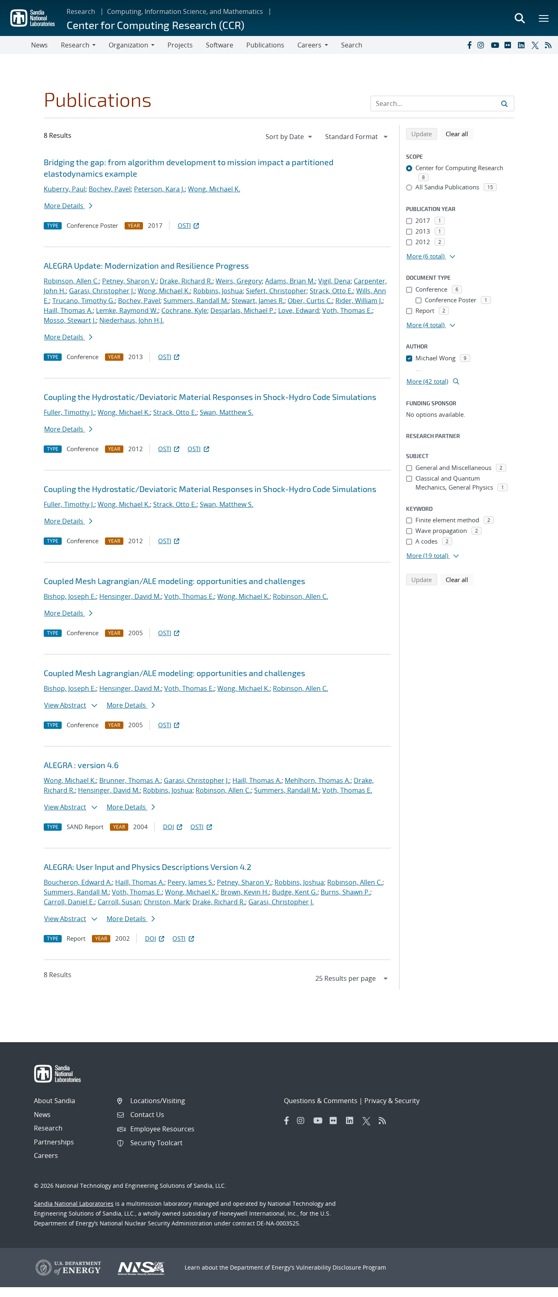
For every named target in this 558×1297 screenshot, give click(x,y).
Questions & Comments (320, 1100)
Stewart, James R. (258, 300)
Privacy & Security (392, 1100)
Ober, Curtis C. (310, 300)
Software (219, 44)
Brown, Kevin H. (245, 892)
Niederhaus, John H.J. (131, 320)
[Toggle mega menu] (544, 18)
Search (351, 44)
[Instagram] (482, 45)
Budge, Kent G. (294, 892)
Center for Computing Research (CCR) (155, 24)
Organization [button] (128, 44)
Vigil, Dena (334, 280)
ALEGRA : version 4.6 (81, 765)
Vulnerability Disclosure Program (341, 1267)
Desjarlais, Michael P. (242, 310)
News (39, 44)
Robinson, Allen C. (71, 280)
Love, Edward (298, 310)
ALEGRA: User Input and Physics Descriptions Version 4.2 (147, 867)
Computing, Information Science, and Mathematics (185, 11)
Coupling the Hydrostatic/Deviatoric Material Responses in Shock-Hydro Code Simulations (210, 397)
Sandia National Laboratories (74, 1203)
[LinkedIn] (523, 45)
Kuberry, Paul (64, 188)
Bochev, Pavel (110, 188)
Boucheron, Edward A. (78, 882)
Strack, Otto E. (331, 290)
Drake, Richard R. (186, 280)
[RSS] (550, 45)
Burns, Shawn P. (345, 892)
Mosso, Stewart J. (70, 320)
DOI (168, 827)
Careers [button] (309, 44)
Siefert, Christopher (276, 290)
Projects (180, 44)
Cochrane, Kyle (184, 310)
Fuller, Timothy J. (69, 412)
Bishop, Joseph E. (70, 596)
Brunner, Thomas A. (130, 780)
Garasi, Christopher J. (101, 290)
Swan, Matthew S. (226, 412)
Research (81, 11)
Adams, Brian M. (290, 280)
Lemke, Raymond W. (127, 310)
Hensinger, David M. (130, 596)
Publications (265, 44)
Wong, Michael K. (214, 188)
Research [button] (75, 44)
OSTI (184, 225)
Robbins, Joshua (218, 290)
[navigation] (290, 136)
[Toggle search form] (520, 18)
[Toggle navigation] (16, 45)
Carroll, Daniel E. (69, 901)
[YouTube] (496, 45)
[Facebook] (469, 45)
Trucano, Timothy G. (83, 300)
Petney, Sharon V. (129, 280)
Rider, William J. (358, 300)
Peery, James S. (190, 882)
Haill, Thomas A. (68, 310)
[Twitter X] (536, 45)
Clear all (459, 133)
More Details (64, 205)
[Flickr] (509, 45)
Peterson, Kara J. (159, 188)
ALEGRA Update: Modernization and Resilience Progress (146, 265)
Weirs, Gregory (239, 280)
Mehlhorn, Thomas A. (317, 780)
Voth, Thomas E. (347, 310)
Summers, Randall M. (195, 300)
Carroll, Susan (119, 901)
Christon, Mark (166, 901)
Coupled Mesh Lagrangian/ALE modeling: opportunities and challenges (174, 581)
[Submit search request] (504, 103)
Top (534, 1287)
